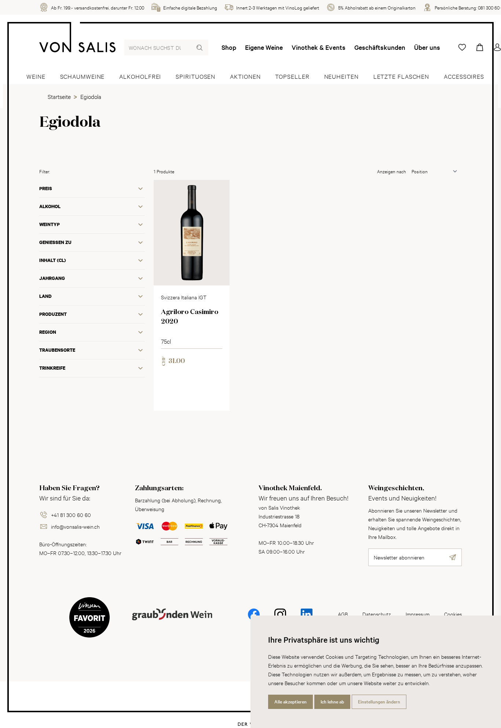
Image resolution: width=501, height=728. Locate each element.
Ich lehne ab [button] (332, 702)
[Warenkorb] (480, 47)
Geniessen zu (55, 242)
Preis (45, 188)
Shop (229, 47)
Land (45, 296)
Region (47, 332)
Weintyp (49, 224)
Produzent (53, 314)
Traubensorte (57, 350)
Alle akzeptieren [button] (290, 702)
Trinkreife (52, 368)
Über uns (427, 47)
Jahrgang (52, 278)
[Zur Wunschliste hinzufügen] (217, 191)
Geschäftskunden (379, 47)
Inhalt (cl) (52, 260)
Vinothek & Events (318, 47)
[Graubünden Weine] (172, 623)
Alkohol (50, 206)
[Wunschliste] (462, 47)
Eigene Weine (264, 47)
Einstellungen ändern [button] (379, 702)
